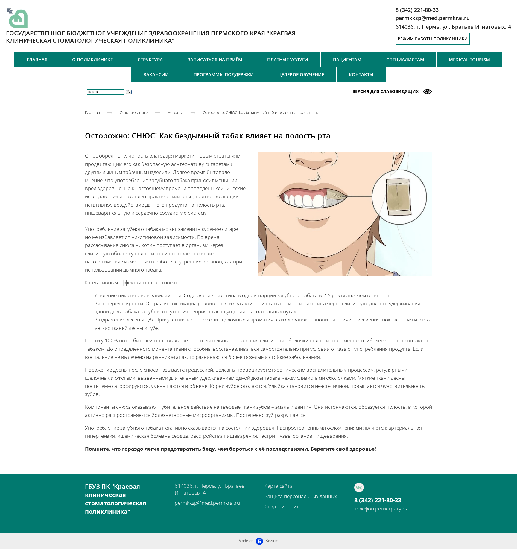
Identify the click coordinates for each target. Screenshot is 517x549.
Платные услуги (287, 59)
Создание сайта (283, 506)
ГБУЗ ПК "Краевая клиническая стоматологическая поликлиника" (115, 499)
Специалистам (405, 59)
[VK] (359, 487)
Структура (150, 59)
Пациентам (347, 59)
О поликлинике (92, 59)
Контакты (361, 74)
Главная (37, 59)
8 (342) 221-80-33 (377, 500)
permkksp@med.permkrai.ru (207, 502)
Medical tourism (469, 59)
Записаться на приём (215, 59)
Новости (175, 112)
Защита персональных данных (300, 496)
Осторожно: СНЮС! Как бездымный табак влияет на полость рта (261, 112)
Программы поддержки (224, 74)
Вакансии (156, 74)
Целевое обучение (301, 74)
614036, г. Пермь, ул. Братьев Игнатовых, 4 (453, 26)
